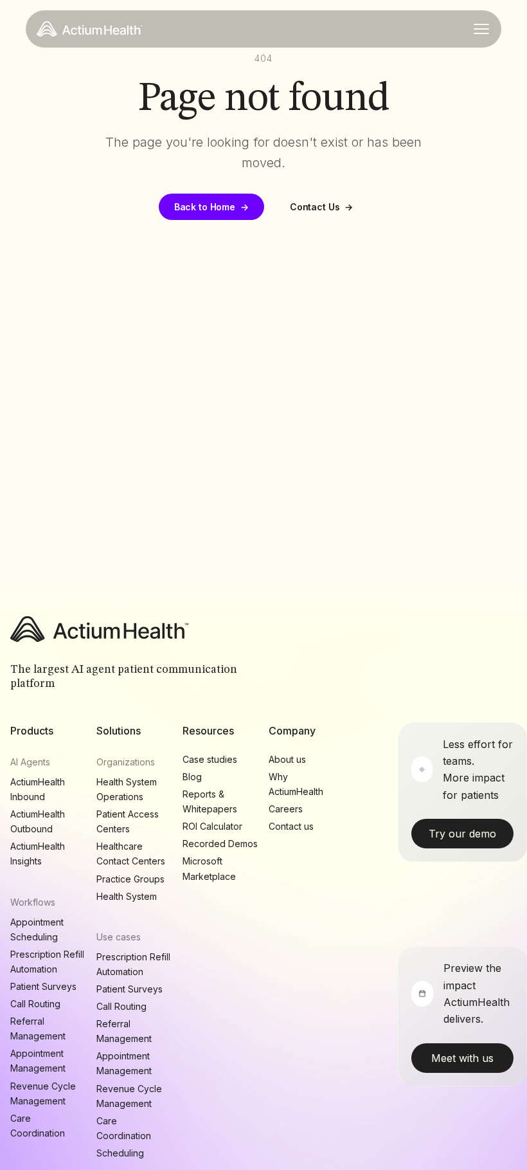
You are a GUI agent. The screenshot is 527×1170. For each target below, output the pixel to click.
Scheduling (120, 1152)
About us (287, 759)
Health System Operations (126, 789)
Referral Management (38, 1028)
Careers (286, 808)
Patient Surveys (43, 986)
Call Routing (35, 1003)
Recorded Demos (220, 843)
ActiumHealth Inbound (37, 789)
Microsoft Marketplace (209, 868)
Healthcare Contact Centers (130, 853)
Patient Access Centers (127, 821)
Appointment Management (38, 1061)
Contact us (291, 826)
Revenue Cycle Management (43, 1093)
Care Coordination (37, 1125)
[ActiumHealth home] (90, 29)
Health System (126, 896)
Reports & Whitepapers (210, 801)
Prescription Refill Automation (47, 961)
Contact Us (321, 206)
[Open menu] (481, 29)
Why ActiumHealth (296, 784)
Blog (192, 776)
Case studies (210, 759)
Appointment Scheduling (37, 929)
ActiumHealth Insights (37, 853)
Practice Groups (130, 878)
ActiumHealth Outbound (37, 821)
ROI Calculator (212, 826)
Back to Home (211, 206)
